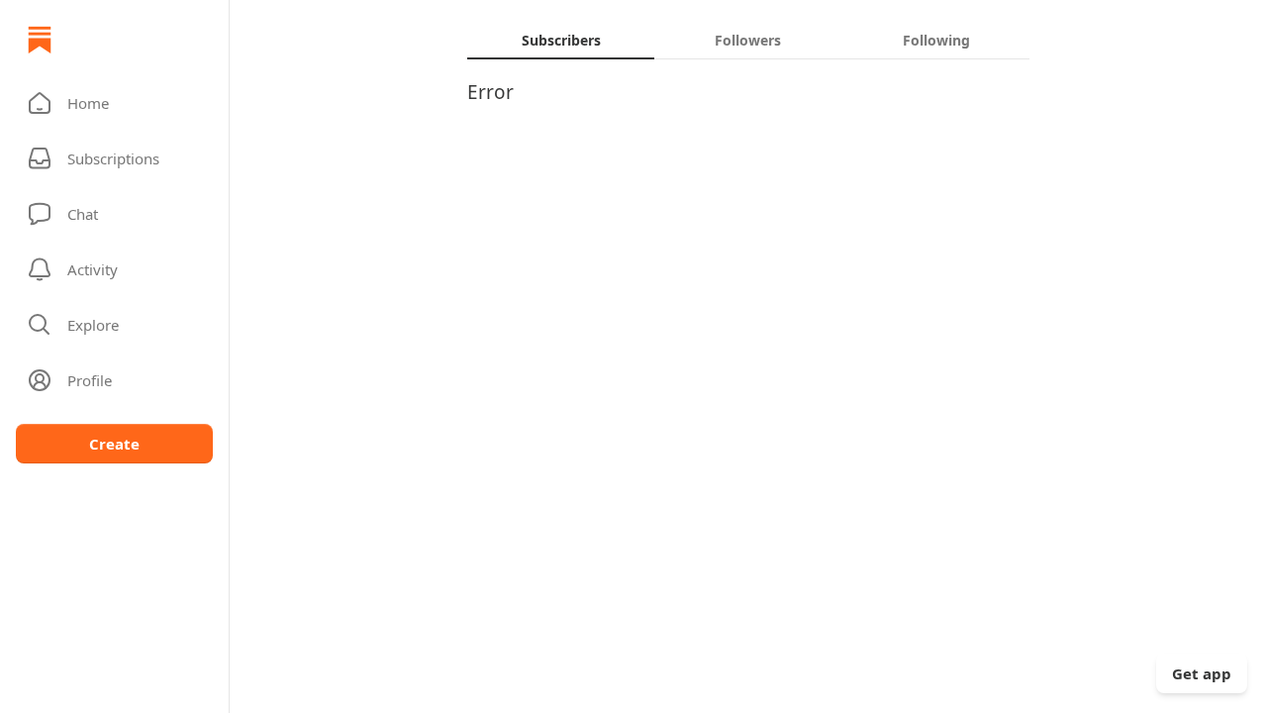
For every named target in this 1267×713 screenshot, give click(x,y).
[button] (114, 103)
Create (114, 444)
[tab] (560, 39)
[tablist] (748, 39)
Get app (1201, 673)
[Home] (39, 39)
